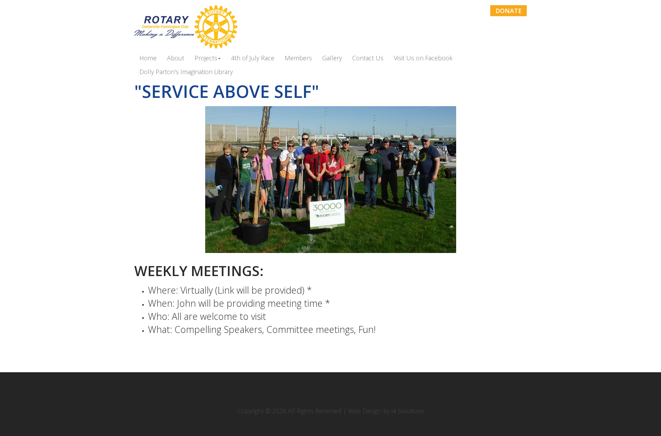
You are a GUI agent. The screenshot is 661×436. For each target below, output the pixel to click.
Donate (508, 11)
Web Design (364, 411)
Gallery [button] (332, 58)
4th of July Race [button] (252, 58)
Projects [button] (206, 58)
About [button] (175, 58)
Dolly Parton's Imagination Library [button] (186, 72)
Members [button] (298, 58)
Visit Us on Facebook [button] (423, 58)
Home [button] (148, 58)
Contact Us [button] (368, 58)
